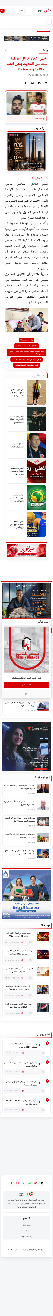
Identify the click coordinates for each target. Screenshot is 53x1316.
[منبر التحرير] (44, 10)
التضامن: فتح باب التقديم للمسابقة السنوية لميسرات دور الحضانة (19, 787)
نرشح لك (44, 926)
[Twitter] (25, 83)
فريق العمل (26, 1225)
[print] (46, 83)
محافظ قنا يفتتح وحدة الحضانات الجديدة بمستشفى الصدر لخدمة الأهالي (20, 820)
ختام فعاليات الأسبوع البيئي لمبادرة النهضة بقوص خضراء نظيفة (20, 836)
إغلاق (26, 693)
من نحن (26, 1231)
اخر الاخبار (43, 778)
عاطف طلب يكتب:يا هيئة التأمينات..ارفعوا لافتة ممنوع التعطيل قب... (19, 803)
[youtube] (35, 1183)
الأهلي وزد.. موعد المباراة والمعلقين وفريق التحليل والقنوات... (17, 471)
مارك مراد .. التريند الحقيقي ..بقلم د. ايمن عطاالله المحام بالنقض (20, 852)
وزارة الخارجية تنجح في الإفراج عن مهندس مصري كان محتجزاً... (18, 988)
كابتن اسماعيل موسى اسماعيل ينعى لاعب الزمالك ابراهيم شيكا (27, 352)
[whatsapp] (32, 83)
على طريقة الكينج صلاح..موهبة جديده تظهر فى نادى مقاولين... (16, 393)
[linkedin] (41, 1183)
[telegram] (39, 83)
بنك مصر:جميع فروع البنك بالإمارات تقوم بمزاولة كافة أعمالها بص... (20, 705)
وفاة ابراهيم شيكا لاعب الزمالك (26, 345)
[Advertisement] (26, 1143)
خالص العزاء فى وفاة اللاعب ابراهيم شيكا (26, 359)
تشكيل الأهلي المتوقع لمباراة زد (17, 445)
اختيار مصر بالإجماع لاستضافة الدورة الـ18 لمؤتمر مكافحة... (18, 1006)
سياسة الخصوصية (26, 1236)
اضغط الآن (26, 685)
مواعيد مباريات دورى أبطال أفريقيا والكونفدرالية (16, 498)
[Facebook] (19, 83)
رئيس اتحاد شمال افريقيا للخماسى (26, 365)
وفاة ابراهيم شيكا (26, 340)
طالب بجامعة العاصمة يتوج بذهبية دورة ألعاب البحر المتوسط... (16, 525)
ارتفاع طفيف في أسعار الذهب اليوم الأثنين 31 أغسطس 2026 (18, 935)
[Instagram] (17, 1183)
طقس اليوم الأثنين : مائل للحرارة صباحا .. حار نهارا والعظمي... (18, 970)
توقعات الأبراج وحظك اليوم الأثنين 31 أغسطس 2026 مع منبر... (18, 953)
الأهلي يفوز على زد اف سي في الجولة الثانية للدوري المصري (17, 419)
